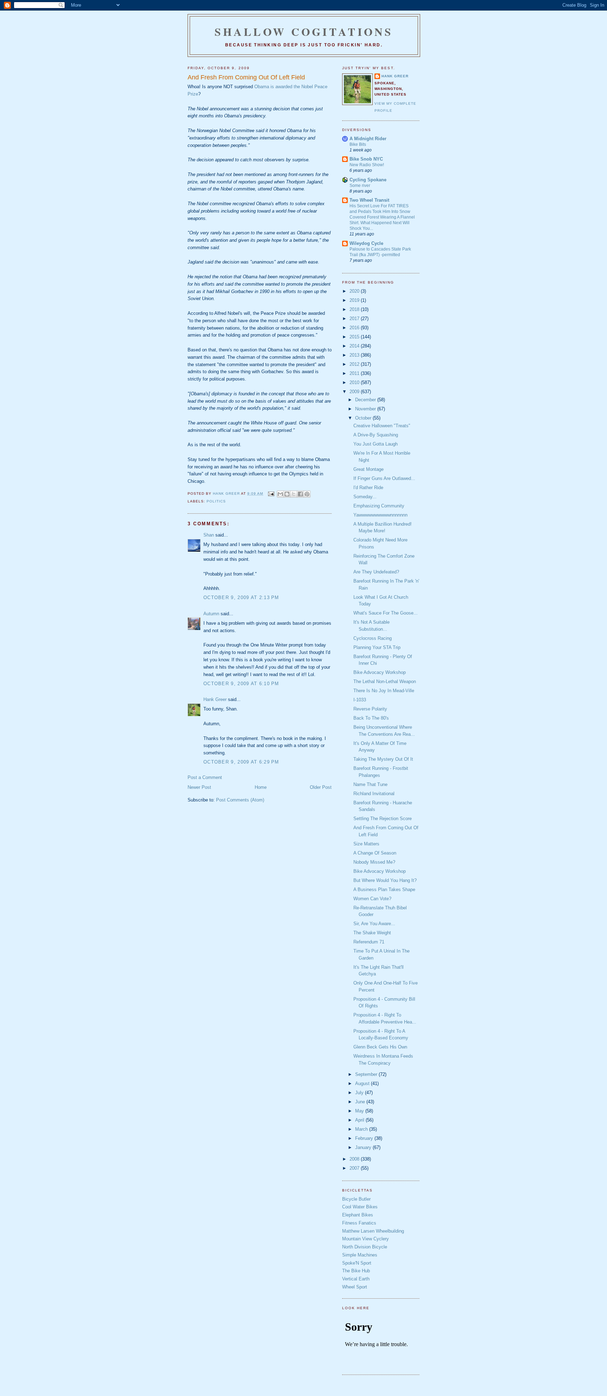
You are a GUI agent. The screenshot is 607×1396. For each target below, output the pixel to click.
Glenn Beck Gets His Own (380, 1047)
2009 (355, 391)
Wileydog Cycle (366, 243)
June (360, 1101)
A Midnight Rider (368, 138)
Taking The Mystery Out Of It (383, 759)
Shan (208, 535)
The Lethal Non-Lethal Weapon (384, 681)
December (366, 399)
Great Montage (368, 469)
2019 (355, 300)
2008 (355, 1159)
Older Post (321, 787)
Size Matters (366, 843)
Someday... (365, 496)
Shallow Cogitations (304, 32)
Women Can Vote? (372, 898)
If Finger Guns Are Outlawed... (384, 478)
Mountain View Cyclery (365, 1238)
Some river (360, 185)
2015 (355, 336)
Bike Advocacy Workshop (379, 672)
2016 (355, 327)
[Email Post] (271, 493)
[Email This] (280, 494)
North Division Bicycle (364, 1246)
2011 (355, 373)
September (367, 1074)
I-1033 (359, 699)
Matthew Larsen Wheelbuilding (373, 1231)
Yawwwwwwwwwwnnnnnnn (380, 515)
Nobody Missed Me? (374, 862)
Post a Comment (205, 777)
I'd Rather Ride (368, 487)
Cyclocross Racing (372, 638)
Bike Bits (358, 144)
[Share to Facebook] (300, 494)
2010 (355, 382)
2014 (355, 346)
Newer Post (199, 787)
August (363, 1083)
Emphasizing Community (378, 505)
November (366, 408)
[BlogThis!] (287, 494)
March (362, 1129)
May (360, 1110)
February (364, 1138)
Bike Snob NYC (366, 159)
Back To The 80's (371, 718)
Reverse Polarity (370, 709)
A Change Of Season (374, 853)
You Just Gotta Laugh (375, 444)
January (364, 1147)
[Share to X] (293, 494)
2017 (355, 318)
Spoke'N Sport (356, 1263)
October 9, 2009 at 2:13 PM (241, 597)
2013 (355, 355)
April (360, 1120)
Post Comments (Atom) (240, 800)
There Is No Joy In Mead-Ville (383, 690)
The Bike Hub (356, 1270)
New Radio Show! (367, 164)
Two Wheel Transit (369, 200)
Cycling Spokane (368, 179)
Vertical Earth (356, 1278)
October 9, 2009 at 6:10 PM (241, 683)
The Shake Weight (372, 932)
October (364, 418)
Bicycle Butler (356, 1199)
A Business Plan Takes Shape (384, 889)
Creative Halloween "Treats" (381, 425)
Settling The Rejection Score (382, 818)
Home (261, 787)
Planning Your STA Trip (376, 647)
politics (216, 501)
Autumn (211, 613)
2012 (355, 364)
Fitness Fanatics (359, 1223)
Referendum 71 (368, 941)
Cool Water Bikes (360, 1206)
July (360, 1092)
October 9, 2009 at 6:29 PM (241, 762)
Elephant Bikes (357, 1215)
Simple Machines (359, 1255)
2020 (355, 291)
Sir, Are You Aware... (374, 923)
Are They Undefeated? (376, 571)
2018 (355, 309)
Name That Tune (370, 784)
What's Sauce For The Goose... (385, 613)
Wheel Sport (354, 1287)
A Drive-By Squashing (375, 434)
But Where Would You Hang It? (385, 880)
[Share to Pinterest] (307, 494)
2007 (355, 1168)
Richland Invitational (373, 793)
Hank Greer (215, 699)
